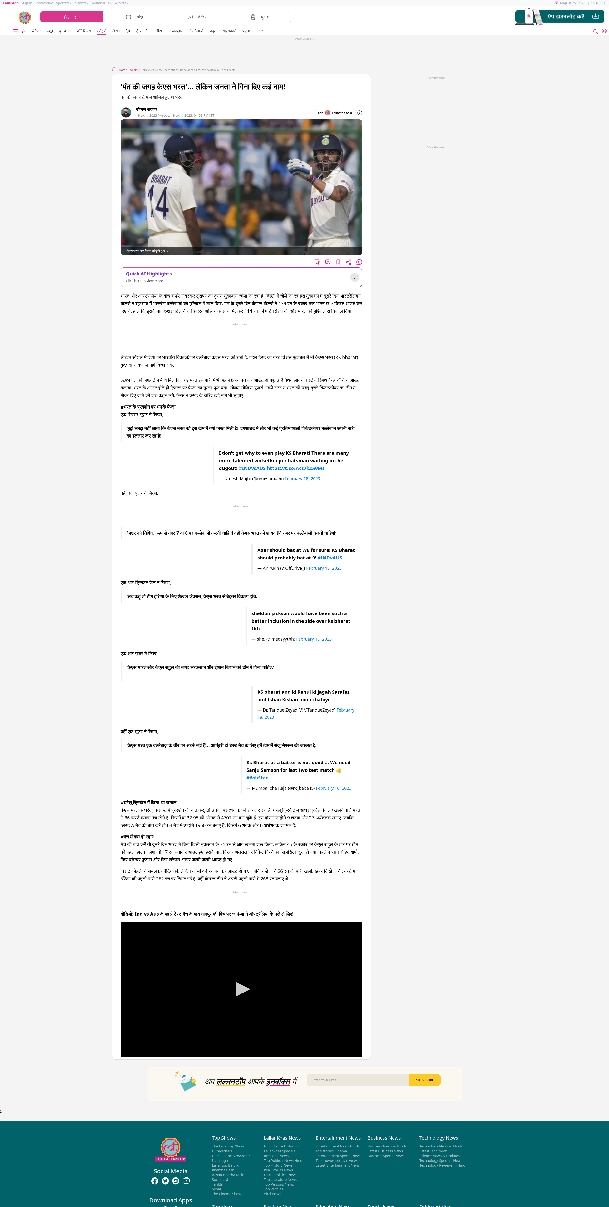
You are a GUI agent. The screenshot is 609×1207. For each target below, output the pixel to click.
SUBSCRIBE (425, 1080)
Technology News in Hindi (440, 1146)
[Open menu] (15, 31)
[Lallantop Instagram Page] (175, 1181)
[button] (559, 17)
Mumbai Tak (101, 3)
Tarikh (217, 1184)
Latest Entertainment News (338, 1165)
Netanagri (220, 1160)
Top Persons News (279, 1184)
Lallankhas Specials (279, 1150)
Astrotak (121, 3)
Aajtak (27, 3)
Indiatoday (44, 3)
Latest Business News (385, 1150)
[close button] (595, 31)
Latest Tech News (433, 1150)
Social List (220, 1179)
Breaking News (276, 1155)
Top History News (278, 1165)
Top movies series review (336, 1160)
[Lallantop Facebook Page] (154, 1181)
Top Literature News (280, 1179)
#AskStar (257, 777)
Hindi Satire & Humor (281, 1146)
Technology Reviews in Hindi (442, 1165)
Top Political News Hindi (283, 1160)
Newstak (81, 3)
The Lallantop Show (228, 1146)
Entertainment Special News (338, 1155)
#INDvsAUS (252, 468)
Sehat (216, 1189)
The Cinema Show (226, 1193)
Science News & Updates (439, 1155)
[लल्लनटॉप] (25, 17)
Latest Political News (280, 1174)
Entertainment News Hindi (337, 1146)
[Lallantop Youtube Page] (186, 1181)
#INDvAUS (330, 557)
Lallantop (11, 3)
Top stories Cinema (331, 1150)
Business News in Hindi (387, 1146)
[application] (241, 989)
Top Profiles (273, 1189)
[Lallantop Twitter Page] (165, 1181)
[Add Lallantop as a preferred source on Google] (335, 112)
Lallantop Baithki (226, 1165)
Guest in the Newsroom (231, 1155)
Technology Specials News (440, 1160)
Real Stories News (278, 1169)
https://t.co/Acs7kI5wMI (295, 468)
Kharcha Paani (223, 1169)
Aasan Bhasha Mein (228, 1174)
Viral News (272, 1193)
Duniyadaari (222, 1150)
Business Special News (386, 1155)
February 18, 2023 (302, 478)
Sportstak (63, 3)
